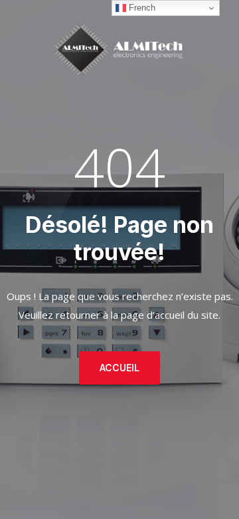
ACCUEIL (119, 367)
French (140, 8)
